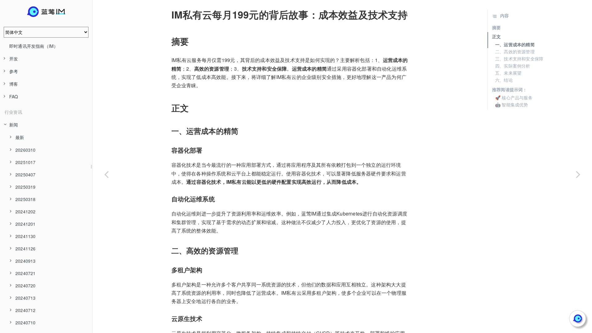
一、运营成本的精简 (515, 44)
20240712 (25, 310)
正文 (496, 36)
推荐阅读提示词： (509, 89)
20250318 (25, 199)
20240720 (25, 285)
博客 (13, 84)
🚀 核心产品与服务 (513, 97)
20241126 (25, 248)
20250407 (25, 174)
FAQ (13, 96)
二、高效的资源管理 (515, 51)
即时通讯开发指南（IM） (33, 46)
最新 (19, 137)
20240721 (25, 273)
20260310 (25, 150)
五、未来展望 (508, 73)
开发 (13, 59)
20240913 (25, 261)
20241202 (25, 211)
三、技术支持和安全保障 (519, 59)
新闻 (13, 124)
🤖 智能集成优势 (511, 104)
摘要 (496, 27)
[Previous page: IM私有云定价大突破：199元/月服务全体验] (106, 174)
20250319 (25, 187)
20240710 (25, 322)
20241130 (25, 236)
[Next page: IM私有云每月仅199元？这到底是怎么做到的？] (578, 174)
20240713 (25, 298)
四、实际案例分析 (512, 66)
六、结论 (504, 80)
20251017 (25, 162)
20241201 (25, 224)
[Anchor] (167, 14)
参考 (13, 71)
